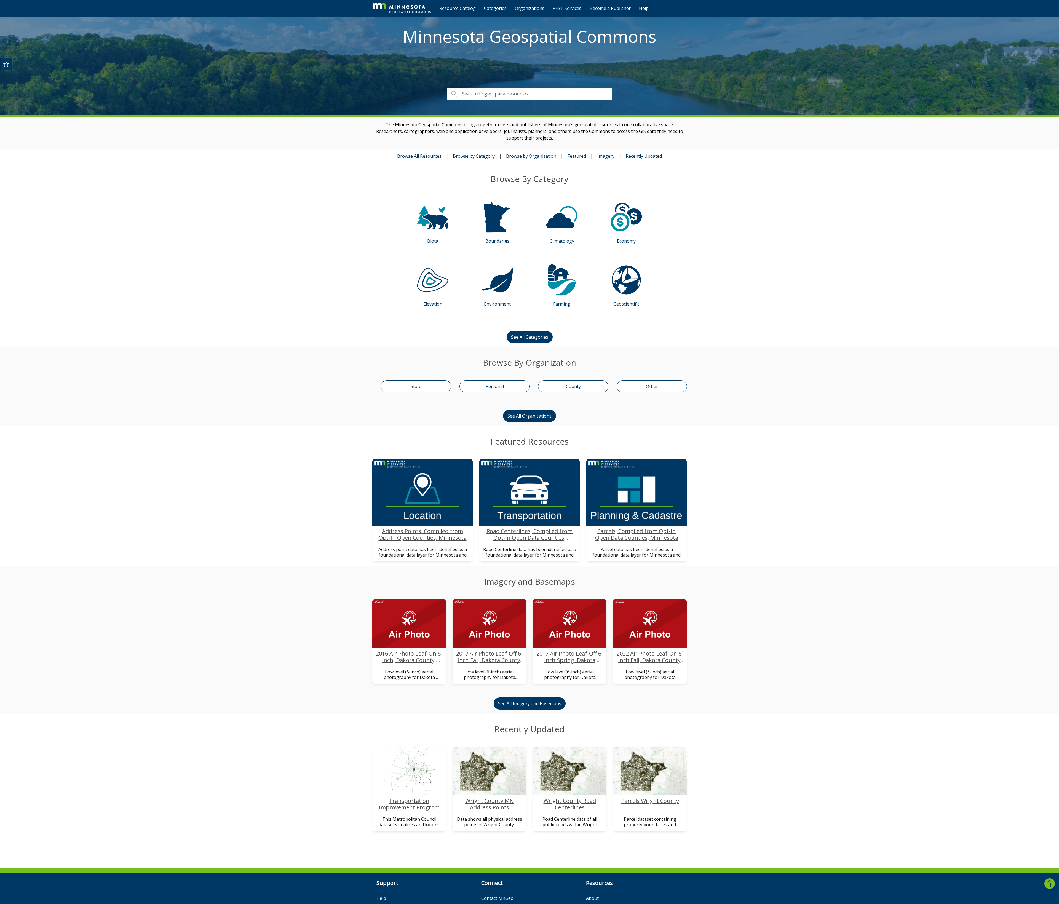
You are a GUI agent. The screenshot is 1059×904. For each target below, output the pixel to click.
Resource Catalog (457, 8)
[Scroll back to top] (1049, 883)
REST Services (567, 8)
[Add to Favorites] (6, 64)
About (592, 898)
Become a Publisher (610, 8)
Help (644, 8)
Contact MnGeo (497, 898)
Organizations (529, 8)
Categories (495, 8)
